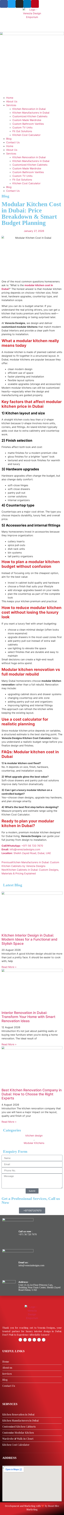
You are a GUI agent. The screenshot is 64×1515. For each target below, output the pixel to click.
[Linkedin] (27, 4)
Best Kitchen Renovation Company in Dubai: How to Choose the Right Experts (32, 1094)
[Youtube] (44, 1340)
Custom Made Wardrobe (26, 120)
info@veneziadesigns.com (31, 1265)
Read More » (9, 966)
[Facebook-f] (20, 1340)
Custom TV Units (22, 127)
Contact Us (13, 142)
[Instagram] (19, 4)
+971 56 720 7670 (27, 1234)
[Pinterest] (35, 4)
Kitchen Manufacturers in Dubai (30, 112)
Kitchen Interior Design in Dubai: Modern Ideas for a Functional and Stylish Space (29, 939)
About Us (11, 101)
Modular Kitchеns (34, 1143)
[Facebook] (4, 4)
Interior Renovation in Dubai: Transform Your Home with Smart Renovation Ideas (28, 1017)
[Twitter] (12, 4)
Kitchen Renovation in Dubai (29, 108)
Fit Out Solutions (22, 131)
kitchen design (34, 1135)
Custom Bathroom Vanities (28, 123)
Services (11, 105)
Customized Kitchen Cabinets (29, 116)
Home (9, 97)
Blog (8, 138)
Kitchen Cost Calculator (26, 134)
